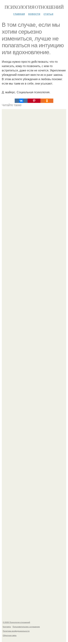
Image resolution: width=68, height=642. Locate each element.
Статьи (48, 14)
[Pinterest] (34, 101)
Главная (19, 14)
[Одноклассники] (46, 101)
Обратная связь (10, 635)
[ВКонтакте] (21, 101)
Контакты (7, 626)
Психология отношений (34, 7)
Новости (34, 14)
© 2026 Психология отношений (16, 622)
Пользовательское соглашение (26, 626)
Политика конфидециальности (16, 631)
